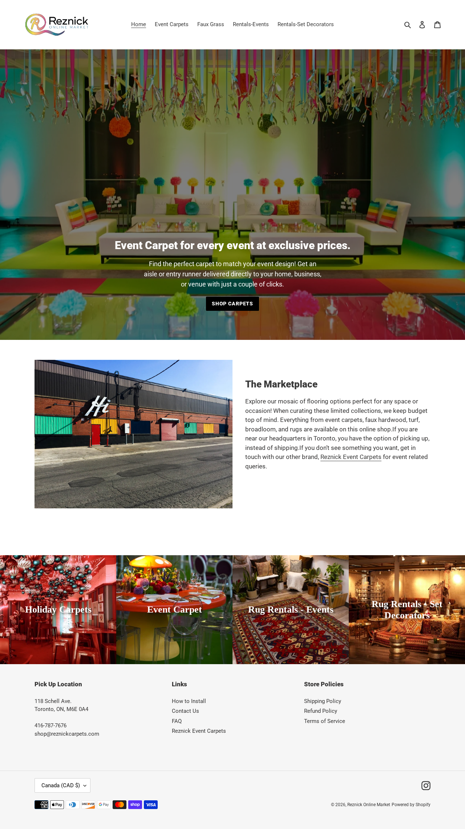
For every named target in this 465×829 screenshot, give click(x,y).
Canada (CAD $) (60, 785)
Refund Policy (320, 711)
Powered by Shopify (411, 804)
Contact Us (185, 711)
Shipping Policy (322, 701)
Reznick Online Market (368, 804)
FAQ (177, 721)
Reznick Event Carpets (350, 456)
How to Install (189, 701)
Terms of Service (324, 721)
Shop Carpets (232, 303)
